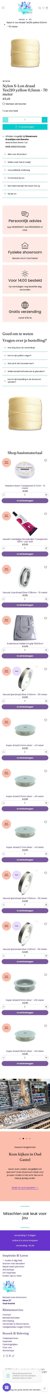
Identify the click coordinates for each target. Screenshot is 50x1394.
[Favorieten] (43, 8)
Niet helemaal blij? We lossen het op (24, 186)
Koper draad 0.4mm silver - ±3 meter (25, 745)
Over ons (7, 1347)
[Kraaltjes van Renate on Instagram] (7, 1356)
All (30, 19)
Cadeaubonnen (10, 1338)
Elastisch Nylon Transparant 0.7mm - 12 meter (25, 486)
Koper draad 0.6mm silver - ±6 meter (25, 1051)
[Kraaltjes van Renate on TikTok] (13, 1356)
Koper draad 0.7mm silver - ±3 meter (25, 847)
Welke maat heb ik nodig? (19, 162)
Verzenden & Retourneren (16, 1323)
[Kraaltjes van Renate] (25, 8)
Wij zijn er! (12, 194)
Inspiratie (7, 1341)
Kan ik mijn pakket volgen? (19, 355)
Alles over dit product (17, 154)
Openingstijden (10, 1344)
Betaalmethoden (11, 1317)
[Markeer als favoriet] (46, 460)
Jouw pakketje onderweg (19, 170)
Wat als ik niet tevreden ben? (21, 363)
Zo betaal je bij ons (16, 178)
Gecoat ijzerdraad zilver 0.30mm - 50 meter (25, 949)
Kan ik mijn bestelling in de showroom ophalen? (24, 380)
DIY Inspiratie (9, 1272)
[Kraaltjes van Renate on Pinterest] (10, 1356)
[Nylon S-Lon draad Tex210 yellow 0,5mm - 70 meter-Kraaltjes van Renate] (25, 53)
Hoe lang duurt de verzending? (21, 347)
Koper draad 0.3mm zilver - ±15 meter (25, 1000)
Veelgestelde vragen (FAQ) (16, 1326)
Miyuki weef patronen (13, 1266)
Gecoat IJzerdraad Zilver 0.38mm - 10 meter (25, 592)
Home (22, 19)
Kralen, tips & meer (12, 1275)
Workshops (8, 1269)
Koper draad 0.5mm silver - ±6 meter (25, 796)
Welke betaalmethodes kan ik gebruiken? (26, 371)
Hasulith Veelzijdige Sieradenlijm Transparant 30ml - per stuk (25, 540)
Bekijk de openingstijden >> (25, 1187)
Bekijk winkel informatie (16, 146)
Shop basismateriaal (25, 452)
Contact (7, 1314)
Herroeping (8, 1320)
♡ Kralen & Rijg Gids (12, 1260)
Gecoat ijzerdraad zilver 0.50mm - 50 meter (25, 898)
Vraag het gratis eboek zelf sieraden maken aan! (25, 1390)
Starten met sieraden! (14, 1263)
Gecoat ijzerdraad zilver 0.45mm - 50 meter (25, 694)
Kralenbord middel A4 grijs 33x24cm (25, 643)
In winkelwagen (25, 500)
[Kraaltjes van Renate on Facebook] (4, 1356)
